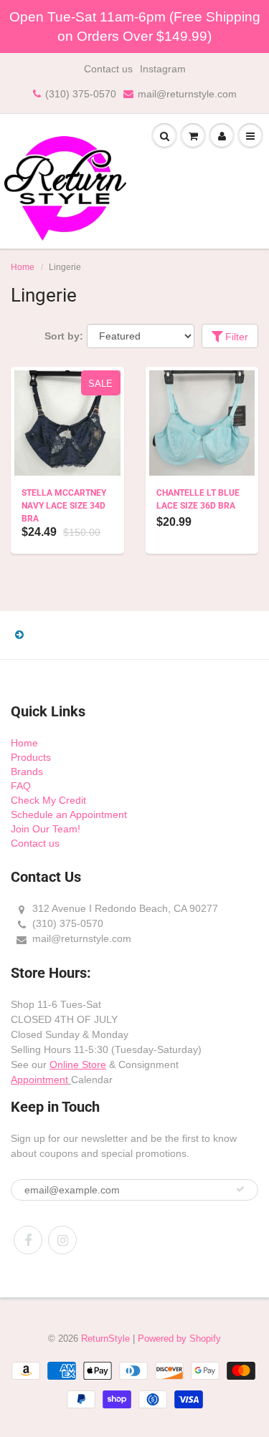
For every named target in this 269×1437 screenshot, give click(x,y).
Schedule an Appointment (69, 814)
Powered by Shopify (179, 1338)
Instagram (163, 69)
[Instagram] (62, 1240)
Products (31, 757)
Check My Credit (48, 800)
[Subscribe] (240, 1189)
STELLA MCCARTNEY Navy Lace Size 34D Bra (64, 506)
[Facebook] (28, 1240)
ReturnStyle (105, 1338)
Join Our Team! (45, 829)
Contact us (108, 69)
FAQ (21, 786)
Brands (27, 771)
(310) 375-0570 (80, 94)
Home (22, 267)
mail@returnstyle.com (187, 94)
